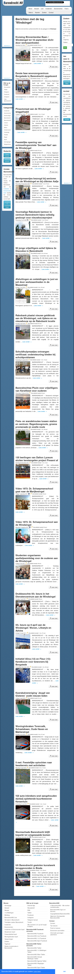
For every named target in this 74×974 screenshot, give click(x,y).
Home (30, 9)
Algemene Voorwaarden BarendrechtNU (57, 917)
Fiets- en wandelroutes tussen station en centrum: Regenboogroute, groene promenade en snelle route (36, 423)
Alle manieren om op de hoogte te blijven (37, 925)
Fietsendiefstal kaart (11, 934)
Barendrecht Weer (67, 82)
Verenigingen (7, 142)
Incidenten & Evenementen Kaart (8, 204)
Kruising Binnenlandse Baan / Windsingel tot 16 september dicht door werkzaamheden (34, 39)
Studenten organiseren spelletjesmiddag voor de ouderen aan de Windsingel (37, 558)
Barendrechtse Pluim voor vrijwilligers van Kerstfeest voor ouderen (37, 389)
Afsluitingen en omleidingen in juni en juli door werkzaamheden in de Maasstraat (37, 281)
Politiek (6, 134)
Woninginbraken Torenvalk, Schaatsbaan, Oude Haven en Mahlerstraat (32, 728)
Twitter (5, 89)
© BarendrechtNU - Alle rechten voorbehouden (60, 906)
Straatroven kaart (10, 932)
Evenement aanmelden (57, 930)
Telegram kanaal (32, 920)
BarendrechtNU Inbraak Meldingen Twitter (34, 958)
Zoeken (44, 12)
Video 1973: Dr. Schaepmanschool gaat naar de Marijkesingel (34, 490)
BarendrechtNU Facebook (35, 934)
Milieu (5, 127)
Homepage (8, 905)
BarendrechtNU (7, 120)
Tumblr (29, 922)
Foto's (66, 9)
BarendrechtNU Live (11, 917)
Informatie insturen (7, 160)
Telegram (6, 92)
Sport (5, 139)
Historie (6, 125)
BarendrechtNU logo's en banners (58, 910)
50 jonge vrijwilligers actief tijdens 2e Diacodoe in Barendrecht (36, 249)
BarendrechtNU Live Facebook (36, 936)
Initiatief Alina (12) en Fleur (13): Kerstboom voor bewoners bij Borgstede (33, 661)
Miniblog (7, 915)
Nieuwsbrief (7, 87)
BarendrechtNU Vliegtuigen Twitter (35, 964)
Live (42, 9)
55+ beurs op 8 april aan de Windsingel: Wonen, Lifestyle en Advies (33, 627)
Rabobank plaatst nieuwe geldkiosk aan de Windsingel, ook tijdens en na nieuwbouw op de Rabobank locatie (36, 318)
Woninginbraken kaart (11, 937)
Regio (5, 137)
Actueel (36, 9)
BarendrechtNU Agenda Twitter (36, 961)
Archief (67, 119)
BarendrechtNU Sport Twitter (36, 967)
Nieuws (7, 910)
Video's (31, 12)
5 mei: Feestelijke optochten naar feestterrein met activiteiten (34, 764)
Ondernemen (7, 130)
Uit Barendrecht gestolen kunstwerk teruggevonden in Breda (35, 866)
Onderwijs (6, 132)
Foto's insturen (7, 155)
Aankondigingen (7, 115)
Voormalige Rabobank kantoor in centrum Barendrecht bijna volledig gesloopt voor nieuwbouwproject (35, 214)
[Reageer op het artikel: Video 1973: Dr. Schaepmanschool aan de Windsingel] (32, 527)
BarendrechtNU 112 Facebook (36, 938)
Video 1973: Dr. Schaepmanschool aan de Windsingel (37, 523)
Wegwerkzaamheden (7, 144)
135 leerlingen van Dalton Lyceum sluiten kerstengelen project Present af (37, 459)
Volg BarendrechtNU (7, 100)
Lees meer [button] (37, 971)
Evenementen (58, 9)
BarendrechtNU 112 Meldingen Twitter (36, 951)
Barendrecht (7, 118)
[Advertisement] (10, 30)
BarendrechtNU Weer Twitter (36, 954)
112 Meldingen (9, 913)
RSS (28, 910)
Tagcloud (7, 944)
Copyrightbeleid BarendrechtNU (60, 914)
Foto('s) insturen (55, 928)
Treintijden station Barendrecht (14, 922)
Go (65, 48)
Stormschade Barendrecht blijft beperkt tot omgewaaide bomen (33, 833)
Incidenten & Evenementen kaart (7, 191)
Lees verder (38, 63)
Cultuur (6, 122)
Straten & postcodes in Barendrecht (11, 947)
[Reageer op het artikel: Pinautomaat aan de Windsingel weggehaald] (26, 114)
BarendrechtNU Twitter (34, 948)
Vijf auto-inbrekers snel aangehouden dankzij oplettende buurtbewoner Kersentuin (36, 798)
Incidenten (49, 9)
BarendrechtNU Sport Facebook (37, 941)
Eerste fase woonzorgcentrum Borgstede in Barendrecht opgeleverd (36, 75)
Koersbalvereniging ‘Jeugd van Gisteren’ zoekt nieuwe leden (33, 694)
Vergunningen (9, 939)
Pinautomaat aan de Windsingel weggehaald (33, 110)
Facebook (6, 94)
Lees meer (54, 67)
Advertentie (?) (7, 45)
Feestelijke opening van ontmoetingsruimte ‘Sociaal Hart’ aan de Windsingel (36, 145)
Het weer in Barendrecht (12, 920)
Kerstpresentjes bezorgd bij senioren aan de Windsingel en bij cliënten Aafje (37, 180)
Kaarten (37, 12)
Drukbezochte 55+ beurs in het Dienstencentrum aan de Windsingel (36, 595)
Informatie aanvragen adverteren (56, 934)
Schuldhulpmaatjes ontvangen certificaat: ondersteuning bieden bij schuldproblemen (35, 354)
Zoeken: (65, 42)
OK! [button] (64, 971)
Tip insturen (54, 926)
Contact (51, 12)
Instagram (6, 96)
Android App (31, 905)
